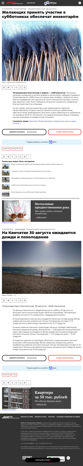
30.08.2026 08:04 (7, 229)
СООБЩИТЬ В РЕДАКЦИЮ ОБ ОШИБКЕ (68, 417)
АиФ (14, 295)
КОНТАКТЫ (51, 417)
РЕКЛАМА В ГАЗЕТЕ (40, 417)
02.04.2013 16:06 (7, 9)
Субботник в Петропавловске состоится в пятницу (28, 185)
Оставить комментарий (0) (65, 132)
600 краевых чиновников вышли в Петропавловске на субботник (33, 178)
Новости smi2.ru (9, 223)
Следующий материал (42, 460)
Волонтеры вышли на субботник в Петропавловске (28, 192)
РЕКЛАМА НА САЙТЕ (27, 417)
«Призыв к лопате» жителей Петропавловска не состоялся (31, 171)
